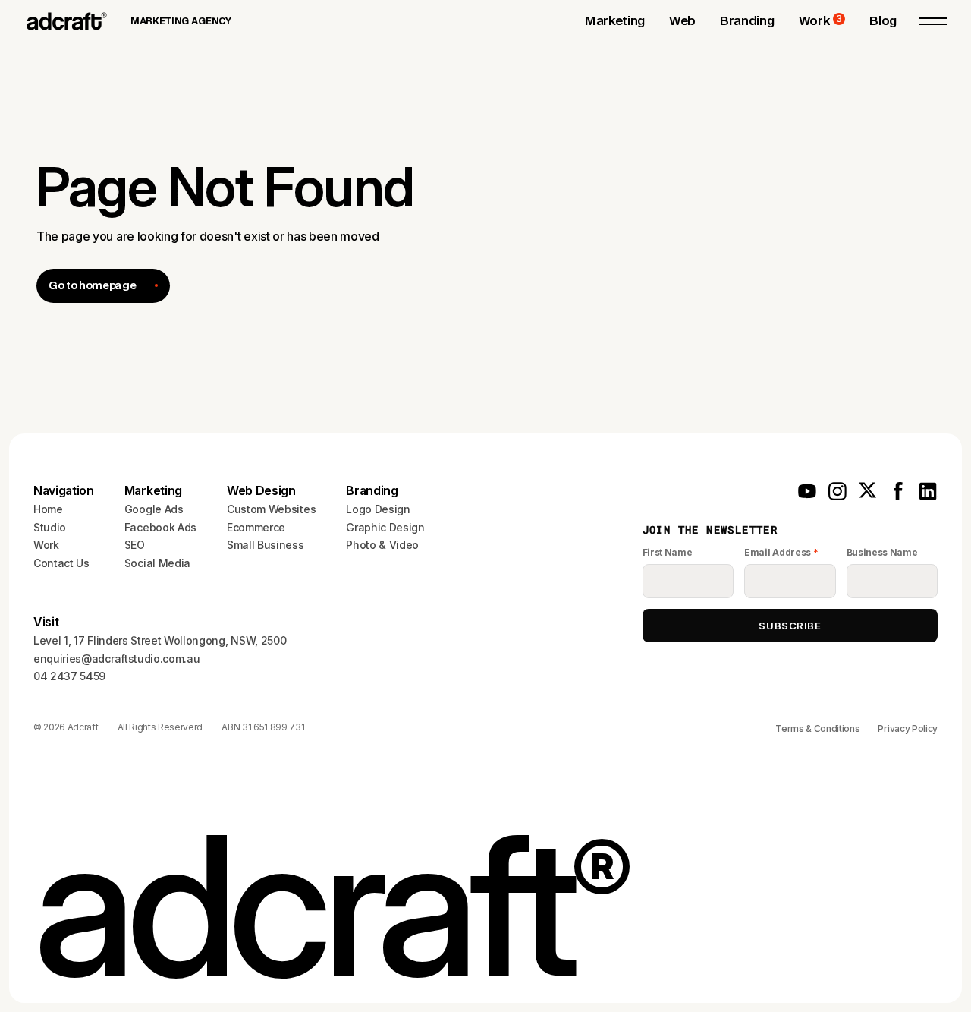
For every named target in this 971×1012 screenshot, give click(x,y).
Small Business (265, 544)
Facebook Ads (160, 527)
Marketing (153, 490)
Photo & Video (382, 544)
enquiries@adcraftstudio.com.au (116, 658)
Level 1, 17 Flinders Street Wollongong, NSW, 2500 (159, 640)
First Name (668, 552)
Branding (372, 490)
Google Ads (154, 509)
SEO (134, 544)
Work (46, 544)
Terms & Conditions (817, 728)
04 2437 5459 (69, 676)
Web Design (261, 490)
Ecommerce (256, 527)
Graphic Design (385, 527)
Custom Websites (271, 509)
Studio (49, 527)
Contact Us (61, 562)
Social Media (157, 562)
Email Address (781, 552)
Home (48, 509)
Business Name (882, 552)
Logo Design (378, 509)
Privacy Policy (908, 728)
